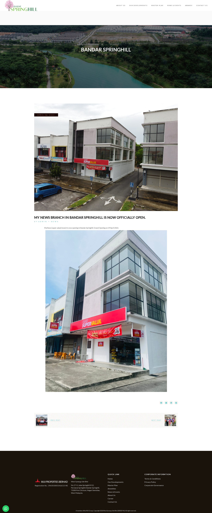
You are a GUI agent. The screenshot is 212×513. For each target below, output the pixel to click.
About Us (111, 495)
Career (110, 498)
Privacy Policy (150, 482)
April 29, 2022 (46, 115)
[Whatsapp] (5, 508)
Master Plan (113, 485)
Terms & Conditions (152, 479)
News (55, 221)
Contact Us (112, 502)
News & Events (114, 492)
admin (42, 221)
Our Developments (115, 482)
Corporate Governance (154, 485)
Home (110, 479)
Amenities (112, 489)
